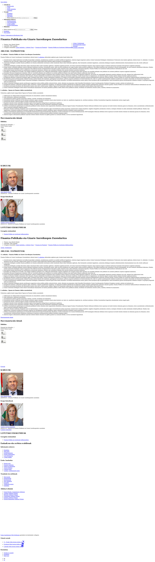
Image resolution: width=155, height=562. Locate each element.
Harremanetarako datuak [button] (79, 44)
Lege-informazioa (11, 22)
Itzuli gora (6, 555)
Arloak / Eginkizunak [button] (78, 43)
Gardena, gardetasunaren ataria (12, 470)
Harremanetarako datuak (7, 317)
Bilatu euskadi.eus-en (12, 18)
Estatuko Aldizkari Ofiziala (11, 497)
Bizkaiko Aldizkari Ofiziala (11, 495)
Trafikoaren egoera (8, 484)
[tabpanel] (77, 82)
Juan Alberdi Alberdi (6, 192)
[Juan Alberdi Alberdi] (12, 190)
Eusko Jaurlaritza (11, 9)
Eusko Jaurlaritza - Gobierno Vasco (25, 47)
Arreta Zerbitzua (8, 468)
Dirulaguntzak (7, 478)
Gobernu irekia (8, 469)
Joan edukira (4, 2)
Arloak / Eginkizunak (6, 247)
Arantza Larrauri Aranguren (8, 222)
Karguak (3, 366)
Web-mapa (10, 16)
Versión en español (8, 553)
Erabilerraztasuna (11, 21)
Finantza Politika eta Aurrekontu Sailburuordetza (60, 47)
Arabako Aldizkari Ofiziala (11, 493)
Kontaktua (9, 13)
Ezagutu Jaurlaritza (9, 465)
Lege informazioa (8, 456)
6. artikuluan (41, 57)
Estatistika (6, 485)
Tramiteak (9, 10)
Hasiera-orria (10, 6)
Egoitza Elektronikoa (12, 25)
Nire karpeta (7, 32)
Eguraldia (6, 482)
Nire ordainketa (8, 481)
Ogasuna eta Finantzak (41, 47)
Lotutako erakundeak (6, 429)
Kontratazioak (7, 480)
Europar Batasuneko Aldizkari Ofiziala (14, 499)
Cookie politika (11, 23)
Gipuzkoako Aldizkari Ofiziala (12, 496)
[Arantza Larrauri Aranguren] (12, 221)
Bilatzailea (9, 15)
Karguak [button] (75, 46)
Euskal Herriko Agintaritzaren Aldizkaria (14, 492)
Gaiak (8, 7)
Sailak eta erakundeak (9, 466)
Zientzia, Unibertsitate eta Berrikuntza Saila (12, 35)
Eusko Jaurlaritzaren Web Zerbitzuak (10, 535)
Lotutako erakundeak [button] (78, 47)
